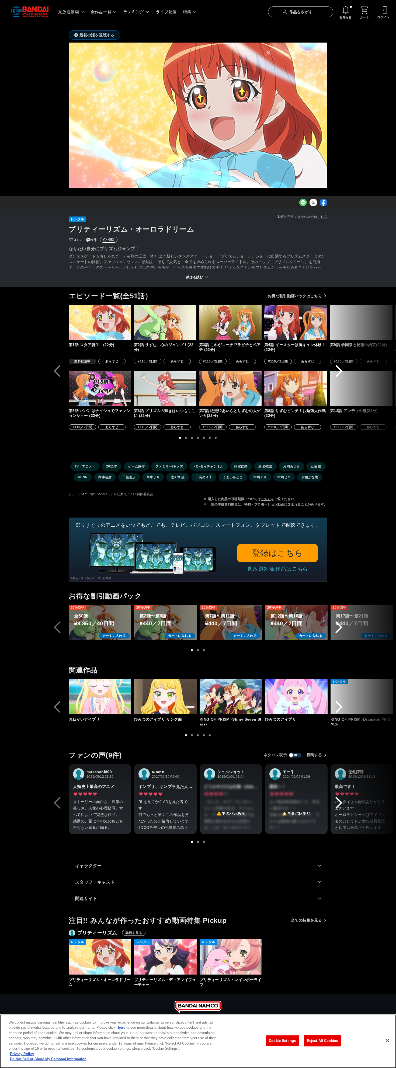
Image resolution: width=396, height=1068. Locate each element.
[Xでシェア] (313, 202)
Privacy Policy (22, 1054)
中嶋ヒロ (284, 477)
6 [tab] (210, 438)
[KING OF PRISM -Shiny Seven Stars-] (231, 696)
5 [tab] (204, 438)
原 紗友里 (265, 466)
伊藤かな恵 (309, 477)
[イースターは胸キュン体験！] (295, 322)
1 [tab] (180, 438)
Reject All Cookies (322, 1041)
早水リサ (153, 477)
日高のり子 (204, 477)
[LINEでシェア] (303, 202)
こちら (322, 217)
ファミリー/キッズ (169, 466)
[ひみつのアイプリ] (296, 696)
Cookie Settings (282, 1041)
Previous (57, 371)
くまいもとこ (233, 477)
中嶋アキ (260, 477)
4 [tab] (198, 438)
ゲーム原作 (136, 466)
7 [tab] (215, 438)
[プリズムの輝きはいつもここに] (165, 388)
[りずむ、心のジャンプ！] (165, 322)
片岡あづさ (291, 466)
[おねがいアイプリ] (100, 696)
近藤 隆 (316, 466)
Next (339, 371)
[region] (198, 1041)
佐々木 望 (178, 477)
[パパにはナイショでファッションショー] (100, 388)
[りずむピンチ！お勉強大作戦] (295, 388)
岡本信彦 (105, 477)
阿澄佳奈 (241, 466)
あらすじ (112, 361)
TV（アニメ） (85, 466)
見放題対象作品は (277, 569)
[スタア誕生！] (100, 322)
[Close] (387, 1040)
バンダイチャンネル (209, 466)
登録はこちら (277, 553)
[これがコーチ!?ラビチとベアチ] (230, 322)
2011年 (111, 466)
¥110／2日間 (148, 361)
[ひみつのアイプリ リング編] (165, 696)
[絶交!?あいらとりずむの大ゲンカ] (230, 388)
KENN (83, 477)
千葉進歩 (129, 477)
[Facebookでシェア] (323, 202)
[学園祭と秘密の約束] (361, 322)
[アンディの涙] (361, 388)
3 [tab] (192, 438)
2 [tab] (186, 438)
